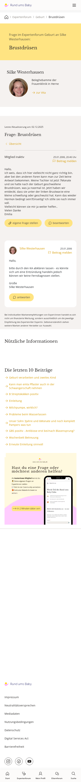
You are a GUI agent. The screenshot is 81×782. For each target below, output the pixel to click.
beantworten (61, 223)
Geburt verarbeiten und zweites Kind (32, 377)
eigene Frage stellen (25, 223)
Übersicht (15, 144)
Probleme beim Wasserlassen (27, 414)
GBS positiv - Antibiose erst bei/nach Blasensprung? (41, 431)
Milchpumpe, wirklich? (23, 407)
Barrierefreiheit (14, 746)
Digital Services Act (16, 738)
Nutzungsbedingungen (19, 722)
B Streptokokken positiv (23, 394)
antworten (23, 297)
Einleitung (15, 401)
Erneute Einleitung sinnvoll (26, 444)
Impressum (12, 697)
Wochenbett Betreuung (23, 437)
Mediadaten (12, 713)
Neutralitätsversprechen (20, 705)
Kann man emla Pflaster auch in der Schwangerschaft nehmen (31, 386)
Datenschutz (12, 730)
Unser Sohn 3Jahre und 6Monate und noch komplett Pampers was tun (42, 423)
